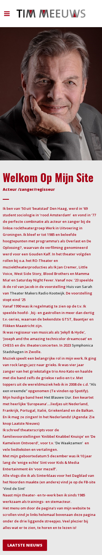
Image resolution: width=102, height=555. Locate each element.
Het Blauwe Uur (57, 397)
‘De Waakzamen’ (69, 442)
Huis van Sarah (79, 286)
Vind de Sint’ (14, 488)
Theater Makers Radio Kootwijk (37, 293)
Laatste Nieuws (24, 545)
